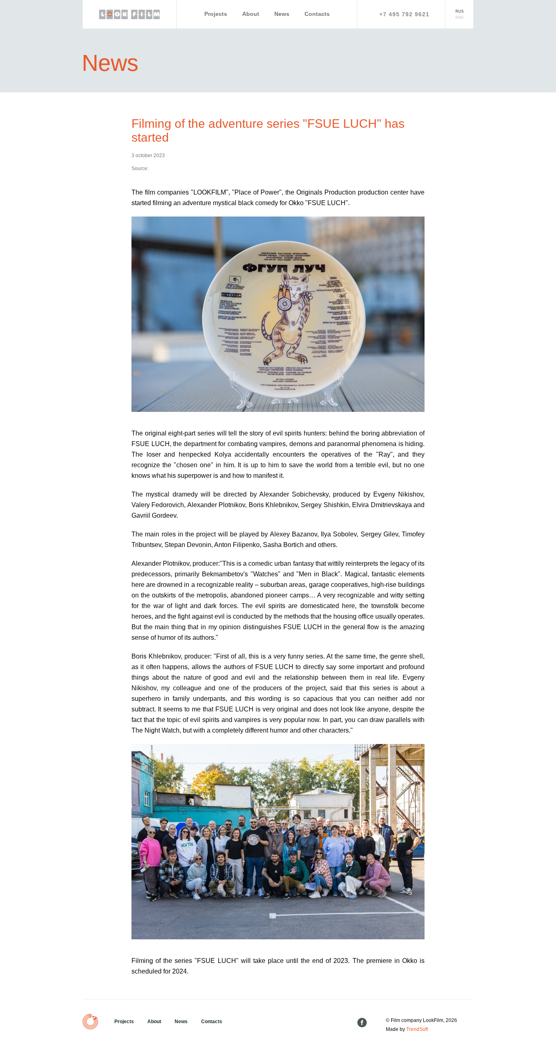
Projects (215, 14)
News (281, 14)
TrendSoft (417, 1029)
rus (459, 11)
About (250, 14)
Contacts (317, 14)
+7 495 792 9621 (404, 14)
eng (459, 17)
